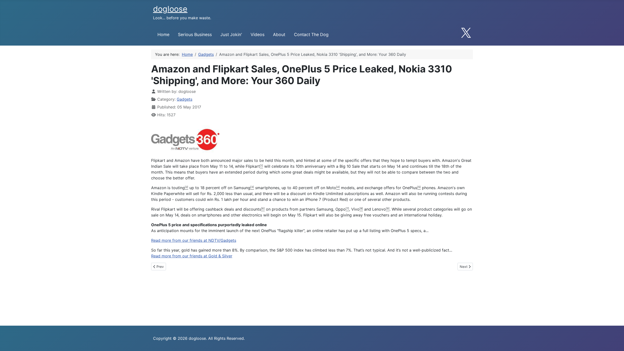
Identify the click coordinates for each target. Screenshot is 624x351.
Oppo (340, 209)
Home (163, 34)
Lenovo (379, 209)
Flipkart (253, 166)
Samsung (242, 187)
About (279, 34)
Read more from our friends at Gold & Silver (191, 256)
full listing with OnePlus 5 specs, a (394, 230)
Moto (331, 187)
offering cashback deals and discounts (225, 209)
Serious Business (195, 34)
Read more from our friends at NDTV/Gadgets (193, 240)
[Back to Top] (615, 342)
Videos (257, 34)
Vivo (355, 209)
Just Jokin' (231, 34)
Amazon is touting (168, 187)
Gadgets (184, 99)
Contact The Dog (311, 34)
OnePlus (409, 187)
